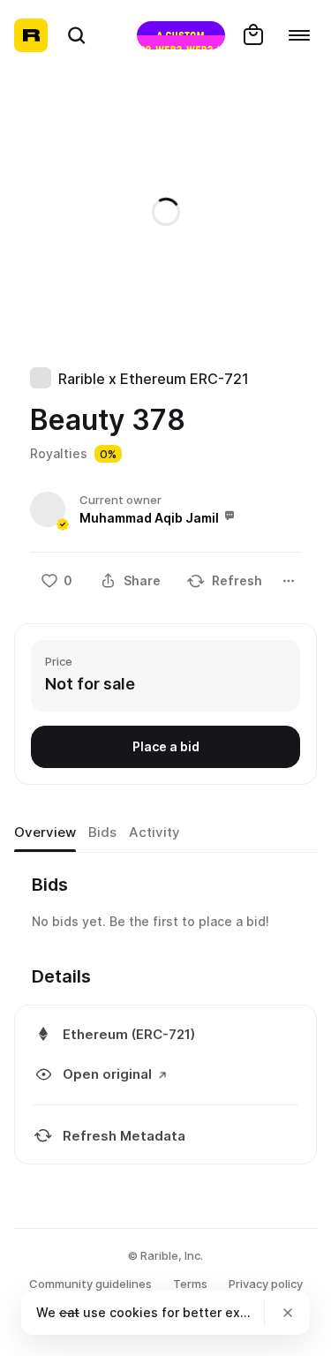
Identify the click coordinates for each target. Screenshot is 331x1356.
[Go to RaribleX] (181, 35)
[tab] (45, 832)
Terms (190, 1284)
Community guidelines (90, 1284)
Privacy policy (266, 1284)
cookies (133, 1312)
